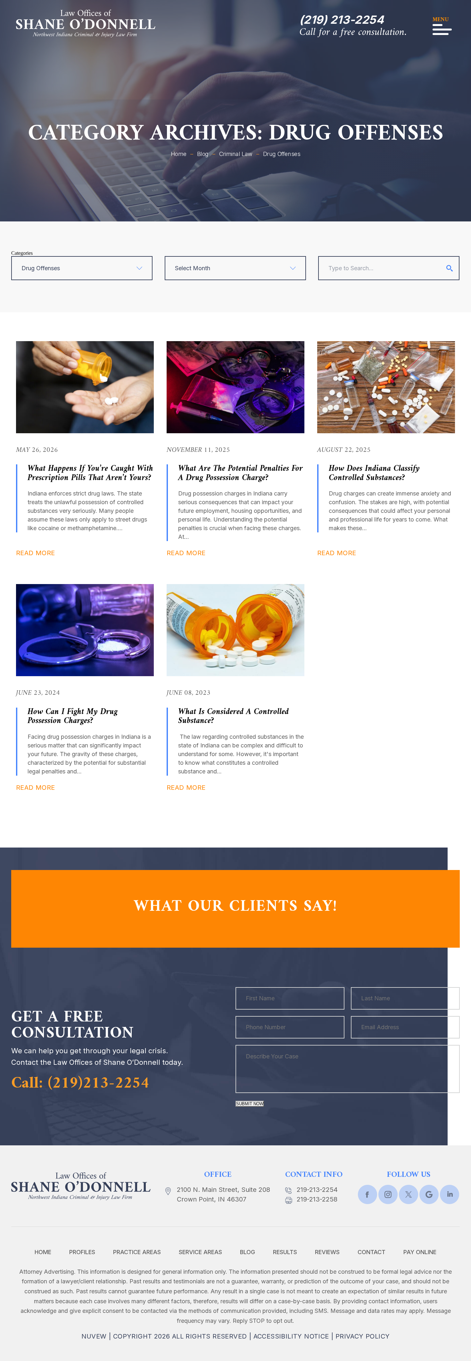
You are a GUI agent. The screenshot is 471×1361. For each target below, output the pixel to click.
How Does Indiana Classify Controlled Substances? (374, 473)
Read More (35, 553)
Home (43, 1252)
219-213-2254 (317, 1189)
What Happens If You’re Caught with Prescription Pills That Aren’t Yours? (90, 473)
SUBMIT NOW (249, 1103)
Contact (371, 1252)
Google (429, 1194)
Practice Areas (137, 1252)
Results (285, 1252)
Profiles (82, 1252)
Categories (22, 253)
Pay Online (419, 1252)
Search (449, 268)
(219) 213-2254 (341, 19)
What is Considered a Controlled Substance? (233, 716)
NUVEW (94, 1336)
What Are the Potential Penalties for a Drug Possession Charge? (240, 473)
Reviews (327, 1252)
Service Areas (200, 1252)
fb (367, 1194)
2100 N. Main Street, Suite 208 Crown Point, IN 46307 (223, 1194)
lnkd (449, 1194)
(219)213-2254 (98, 1084)
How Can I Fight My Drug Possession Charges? (73, 716)
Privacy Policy (362, 1336)
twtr (388, 1194)
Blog (247, 1252)
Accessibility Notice (291, 1336)
